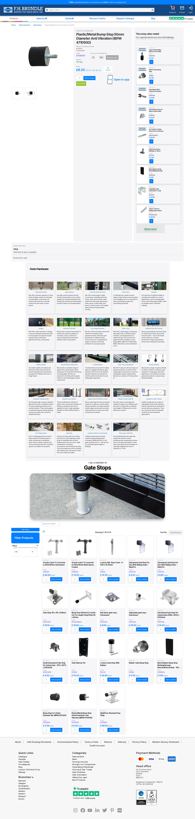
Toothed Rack (97, 371)
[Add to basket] (151, 62)
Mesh (74, 759)
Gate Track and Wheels (125, 371)
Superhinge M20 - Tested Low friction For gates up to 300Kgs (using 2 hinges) (155, 90)
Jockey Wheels (154, 371)
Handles (154, 298)
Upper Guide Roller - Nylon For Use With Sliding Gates (155, 51)
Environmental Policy (68, 742)
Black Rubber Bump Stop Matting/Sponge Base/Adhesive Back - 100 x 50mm (156, 170)
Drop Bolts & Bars (41, 298)
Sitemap (21, 772)
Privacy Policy (139, 742)
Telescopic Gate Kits (125, 440)
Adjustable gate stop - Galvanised (138, 614)
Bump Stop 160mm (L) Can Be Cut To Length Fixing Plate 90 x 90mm (83, 615)
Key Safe (69, 442)
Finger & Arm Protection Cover (97, 405)
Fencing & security (80, 762)
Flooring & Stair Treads (82, 769)
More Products (78, 780)
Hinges (41, 334)
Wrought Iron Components (83, 764)
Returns (108, 742)
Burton (21, 799)
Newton (21, 794)
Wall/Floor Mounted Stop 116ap (110, 714)
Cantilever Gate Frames (153, 406)
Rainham (22, 781)
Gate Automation (79, 775)
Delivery (122, 742)
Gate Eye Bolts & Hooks (96, 300)
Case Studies (23, 762)
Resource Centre (97, 18)
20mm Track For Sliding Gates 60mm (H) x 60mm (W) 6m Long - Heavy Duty (155, 210)
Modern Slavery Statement (165, 742)
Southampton (24, 788)
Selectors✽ (41, 18)
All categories (24, 764)
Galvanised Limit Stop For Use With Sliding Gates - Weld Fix (139, 564)
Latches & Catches (69, 334)
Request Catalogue (125, 18)
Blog (153, 18)
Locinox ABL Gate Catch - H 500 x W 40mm (111, 563)
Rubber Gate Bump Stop (155, 70)
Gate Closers (69, 297)
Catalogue (22, 756)
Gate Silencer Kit (78, 663)
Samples (22, 759)
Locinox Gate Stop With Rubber (109, 664)
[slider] (14, 548)
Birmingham (23, 786)
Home (13, 25)
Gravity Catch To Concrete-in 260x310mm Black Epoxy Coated (83, 564)
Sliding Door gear (79, 777)
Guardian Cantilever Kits (41, 406)
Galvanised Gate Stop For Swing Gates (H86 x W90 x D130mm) (168, 615)
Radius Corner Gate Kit (125, 404)
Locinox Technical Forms (29, 769)
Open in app (121, 79)
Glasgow (22, 783)
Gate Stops (37, 25)
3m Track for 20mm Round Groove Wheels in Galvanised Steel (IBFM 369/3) (156, 130)
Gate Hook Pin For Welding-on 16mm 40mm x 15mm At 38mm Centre (154, 150)
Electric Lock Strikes (69, 405)
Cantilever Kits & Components (97, 439)
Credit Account (97, 745)
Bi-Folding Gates (41, 439)
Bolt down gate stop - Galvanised (109, 614)
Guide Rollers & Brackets (69, 372)
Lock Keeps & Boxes (97, 336)
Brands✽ (70, 18)
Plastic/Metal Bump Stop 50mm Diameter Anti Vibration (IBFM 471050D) (82, 715)
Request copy (112, 57)
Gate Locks (125, 337)
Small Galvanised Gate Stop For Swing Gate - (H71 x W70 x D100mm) (54, 665)
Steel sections (78, 756)
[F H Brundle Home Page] (23, 11)
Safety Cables (40, 370)
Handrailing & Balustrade (82, 767)
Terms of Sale (91, 742)
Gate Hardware (24, 25)
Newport (22, 796)
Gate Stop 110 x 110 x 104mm (54, 613)
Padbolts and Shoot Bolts (154, 335)
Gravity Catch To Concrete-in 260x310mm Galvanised (54, 563)
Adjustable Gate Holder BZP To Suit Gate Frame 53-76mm (156, 190)
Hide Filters (25, 529)
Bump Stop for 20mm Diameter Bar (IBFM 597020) (54, 714)
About (18, 742)
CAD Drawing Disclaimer (39, 742)
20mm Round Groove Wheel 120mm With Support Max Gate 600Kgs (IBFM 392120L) (156, 110)
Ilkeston (21, 791)
